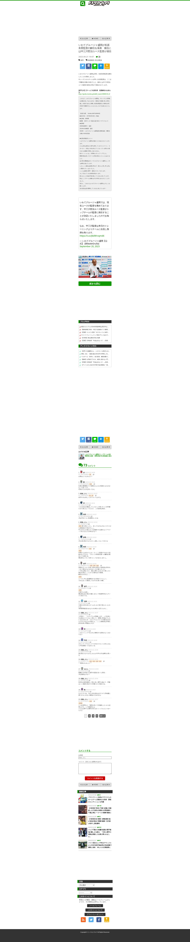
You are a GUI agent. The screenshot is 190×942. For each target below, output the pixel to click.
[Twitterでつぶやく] (82, 66)
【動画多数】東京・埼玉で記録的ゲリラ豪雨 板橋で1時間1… (95, 329)
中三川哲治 (98, 60)
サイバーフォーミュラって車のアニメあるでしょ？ (95, 335)
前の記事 (105, 38)
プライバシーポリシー (95, 914)
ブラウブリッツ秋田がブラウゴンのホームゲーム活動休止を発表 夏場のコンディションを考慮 (99, 799)
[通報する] (93, 474)
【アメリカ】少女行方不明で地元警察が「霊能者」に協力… (95, 365)
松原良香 (91, 60)
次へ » (102, 716)
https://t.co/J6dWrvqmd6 (92, 235)
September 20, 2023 (90, 246)
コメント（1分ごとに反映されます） (90, 761)
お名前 (81, 755)
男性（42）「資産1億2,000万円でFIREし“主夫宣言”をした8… (95, 354)
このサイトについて (95, 910)
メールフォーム (95, 906)
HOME (95, 38)
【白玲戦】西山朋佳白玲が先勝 (90, 338)
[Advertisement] (95, 21)
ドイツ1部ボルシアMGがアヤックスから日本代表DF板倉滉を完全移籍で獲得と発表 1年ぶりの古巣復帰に (100, 845)
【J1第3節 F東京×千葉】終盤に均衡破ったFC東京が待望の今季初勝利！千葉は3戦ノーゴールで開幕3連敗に (100, 810)
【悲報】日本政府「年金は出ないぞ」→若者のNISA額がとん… (95, 340)
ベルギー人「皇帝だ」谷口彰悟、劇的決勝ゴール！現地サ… (95, 356)
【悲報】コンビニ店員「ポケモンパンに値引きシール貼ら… (95, 332)
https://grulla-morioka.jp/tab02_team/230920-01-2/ (94, 94)
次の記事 (84, 38)
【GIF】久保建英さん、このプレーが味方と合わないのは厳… (95, 351)
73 (99, 57)
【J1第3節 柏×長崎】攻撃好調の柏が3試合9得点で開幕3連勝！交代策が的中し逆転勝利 (99, 821)
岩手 (82, 60)
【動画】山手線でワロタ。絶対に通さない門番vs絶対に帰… (95, 359)
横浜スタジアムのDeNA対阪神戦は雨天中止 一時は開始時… (95, 326)
